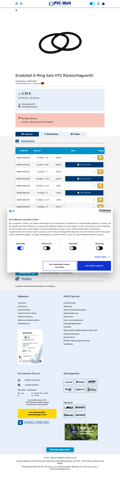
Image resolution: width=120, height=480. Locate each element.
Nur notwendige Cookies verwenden (59, 265)
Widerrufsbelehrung (71, 313)
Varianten (28, 134)
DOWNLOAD (25, 273)
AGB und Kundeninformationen (75, 310)
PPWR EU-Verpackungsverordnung (77, 341)
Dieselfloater (68, 344)
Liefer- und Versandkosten (73, 320)
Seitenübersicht (24, 324)
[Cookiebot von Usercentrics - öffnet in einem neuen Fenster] (100, 211)
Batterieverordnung (25, 317)
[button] (92, 3)
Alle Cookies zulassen (94, 266)
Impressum (22, 303)
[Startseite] (16, 10)
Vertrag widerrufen (60, 449)
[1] (100, 157)
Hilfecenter (68, 306)
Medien (76, 134)
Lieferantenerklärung (71, 334)
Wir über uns (22, 306)
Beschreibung (52, 134)
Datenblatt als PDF (28, 104)
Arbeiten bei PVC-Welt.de (27, 313)
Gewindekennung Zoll (29, 107)
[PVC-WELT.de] (60, 4)
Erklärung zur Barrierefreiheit (28, 320)
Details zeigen (100, 257)
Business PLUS (69, 337)
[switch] (46, 248)
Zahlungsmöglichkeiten (72, 324)
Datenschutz (68, 317)
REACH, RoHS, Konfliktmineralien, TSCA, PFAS (80, 330)
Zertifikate (67, 327)
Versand (36, 98)
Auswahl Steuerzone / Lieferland (27, 84)
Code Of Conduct (24, 310)
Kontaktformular (70, 303)
